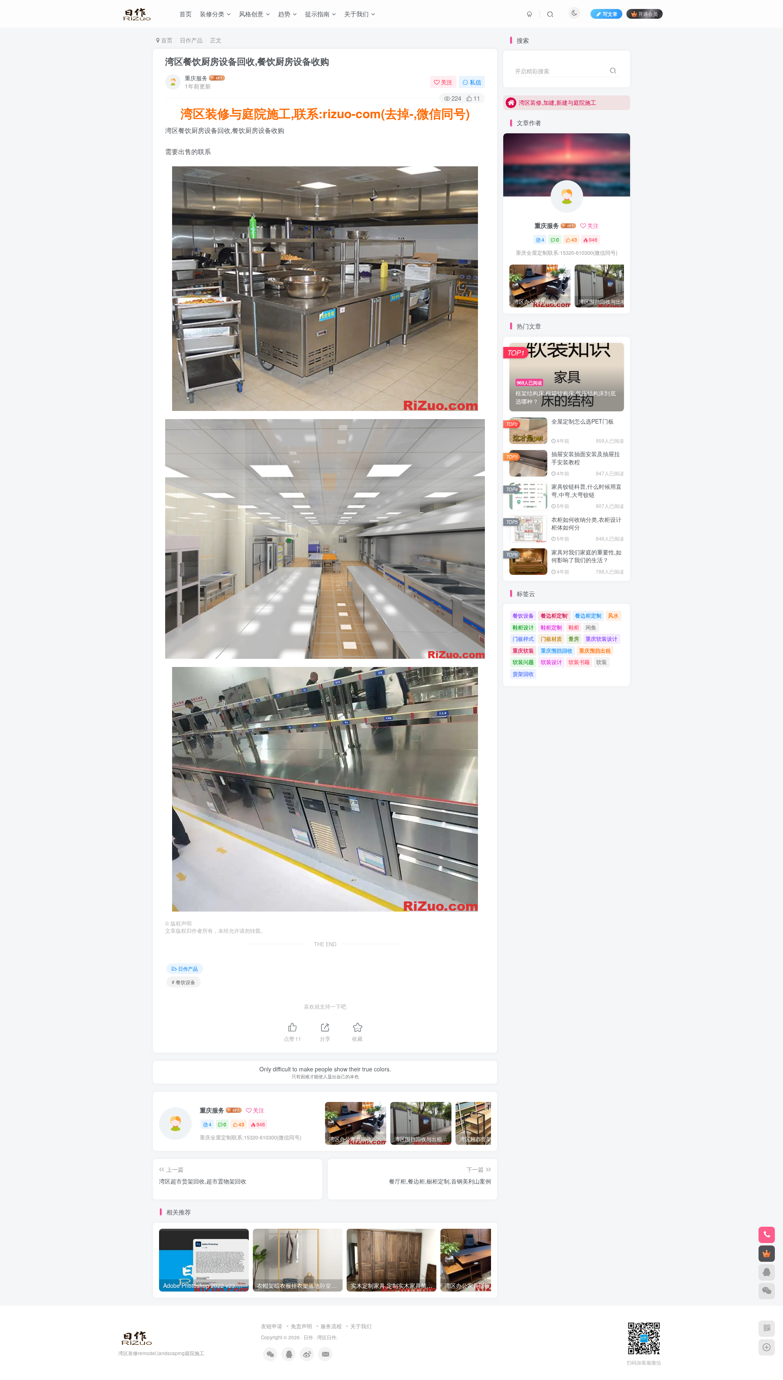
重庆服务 (196, 78)
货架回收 (523, 674)
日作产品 (191, 40)
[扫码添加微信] (767, 1291)
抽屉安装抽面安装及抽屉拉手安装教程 (585, 458)
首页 (166, 40)
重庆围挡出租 (595, 650)
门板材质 (551, 639)
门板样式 (523, 639)
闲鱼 (591, 627)
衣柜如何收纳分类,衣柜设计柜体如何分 (586, 523)
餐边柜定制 (588, 615)
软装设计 (551, 662)
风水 (613, 615)
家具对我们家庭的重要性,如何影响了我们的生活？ (586, 556)
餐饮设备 (523, 615)
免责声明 (301, 1326)
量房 (573, 639)
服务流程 (331, 1326)
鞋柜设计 (523, 627)
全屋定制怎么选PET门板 (582, 421)
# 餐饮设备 (183, 981)
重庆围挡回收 (557, 650)
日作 (308, 1337)
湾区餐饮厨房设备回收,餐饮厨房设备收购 (247, 61)
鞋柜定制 (551, 627)
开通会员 (648, 13)
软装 (601, 662)
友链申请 (271, 1326)
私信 (475, 82)
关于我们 (361, 1326)
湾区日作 (326, 1337)
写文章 (610, 13)
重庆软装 (523, 650)
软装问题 (523, 662)
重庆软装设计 (601, 639)
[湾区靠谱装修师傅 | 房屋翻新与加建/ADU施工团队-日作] (135, 1336)
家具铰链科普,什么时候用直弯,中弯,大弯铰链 (586, 490)
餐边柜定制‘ (554, 615)
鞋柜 (573, 627)
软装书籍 (579, 662)
